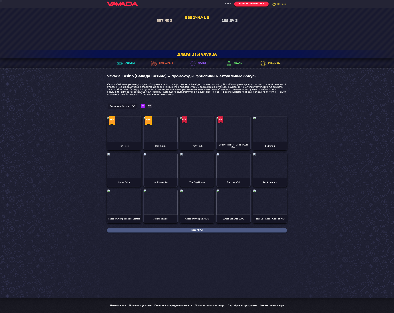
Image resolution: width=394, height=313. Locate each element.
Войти (228, 4)
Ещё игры (197, 230)
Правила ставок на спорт (210, 305)
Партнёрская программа (242, 305)
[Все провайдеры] (122, 107)
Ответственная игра (272, 305)
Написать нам (118, 305)
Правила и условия (140, 305)
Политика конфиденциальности (173, 305)
